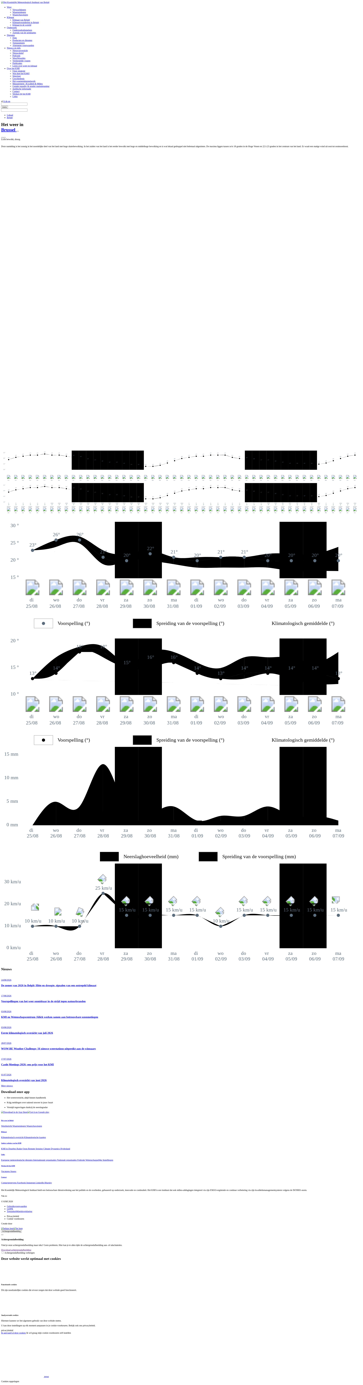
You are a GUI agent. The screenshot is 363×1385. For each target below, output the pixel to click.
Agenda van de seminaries (24, 32)
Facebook (21, 1183)
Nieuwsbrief (18, 53)
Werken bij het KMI (21, 94)
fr (4, 101)
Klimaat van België (21, 20)
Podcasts (16, 55)
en (9, 101)
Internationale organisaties (45, 1160)
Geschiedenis (18, 78)
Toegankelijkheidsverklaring (19, 1211)
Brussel (8, 129)
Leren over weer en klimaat (24, 66)
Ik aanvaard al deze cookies (13, 1333)
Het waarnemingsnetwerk (23, 81)
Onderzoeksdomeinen (22, 30)
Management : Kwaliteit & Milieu (27, 84)
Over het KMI (13, 68)
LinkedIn (40, 1183)
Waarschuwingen (20, 15)
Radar (20, 1149)
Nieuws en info (14, 48)
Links (15, 96)
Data (14, 38)
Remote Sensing (35, 1149)
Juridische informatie (21, 89)
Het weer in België (7, 1120)
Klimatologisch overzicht (12, 1137)
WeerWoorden (18, 58)
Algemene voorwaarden (23, 45)
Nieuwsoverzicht (20, 50)
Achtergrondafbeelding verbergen (19, 1253)
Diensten (11, 35)
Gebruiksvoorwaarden (17, 1206)
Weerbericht (6, 1126)
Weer (9, 7)
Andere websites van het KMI (11, 1143)
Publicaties (17, 63)
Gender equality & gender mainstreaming (30, 86)
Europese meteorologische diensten (17, 1160)
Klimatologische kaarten (35, 1137)
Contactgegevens (9, 1183)
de (6, 101)
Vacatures (5, 1171)
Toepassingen (18, 43)
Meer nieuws (7, 1086)
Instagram (31, 1183)
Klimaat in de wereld (21, 25)
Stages (13, 1171)
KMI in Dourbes (9, 1149)
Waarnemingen (19, 12)
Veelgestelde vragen (21, 61)
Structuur (16, 76)
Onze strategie (18, 71)
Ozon (25, 1149)
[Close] (2, 1234)
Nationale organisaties (67, 1160)
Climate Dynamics (51, 1149)
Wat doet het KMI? (21, 73)
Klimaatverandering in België (25, 22)
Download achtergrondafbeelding (16, 1250)
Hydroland (65, 1149)
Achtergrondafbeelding (11, 1231)
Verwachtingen (19, 10)
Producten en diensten (22, 40)
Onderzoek (12, 27)
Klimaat (10, 17)
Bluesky (48, 1183)
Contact (15, 91)
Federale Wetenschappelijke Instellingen (95, 1160)
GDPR (10, 1209)
